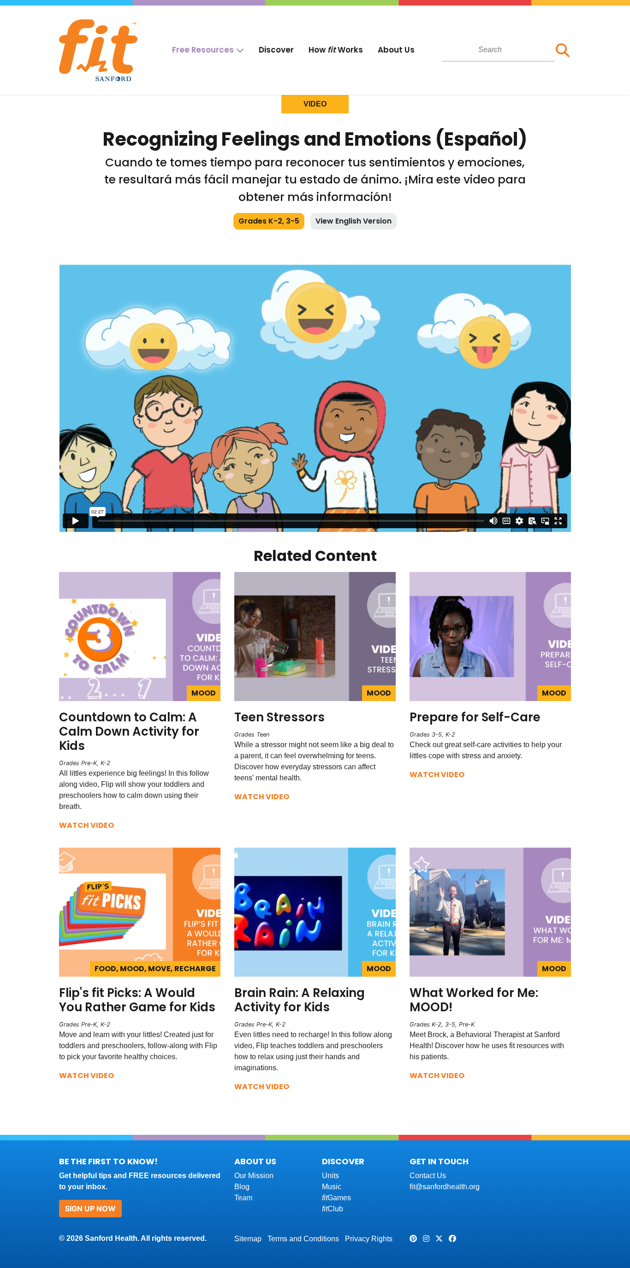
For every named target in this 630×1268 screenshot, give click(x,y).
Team (243, 1198)
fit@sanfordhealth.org (445, 1187)
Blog (242, 1187)
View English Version (353, 221)
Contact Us (428, 1176)
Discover (276, 49)
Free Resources (203, 49)
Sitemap (248, 1239)
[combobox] (498, 50)
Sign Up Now (90, 1208)
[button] (563, 50)
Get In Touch (439, 1161)
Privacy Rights (368, 1239)
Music (331, 1187)
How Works (336, 49)
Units (330, 1176)
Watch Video (86, 825)
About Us (396, 49)
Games (336, 1198)
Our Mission (253, 1176)
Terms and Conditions (303, 1239)
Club (332, 1209)
